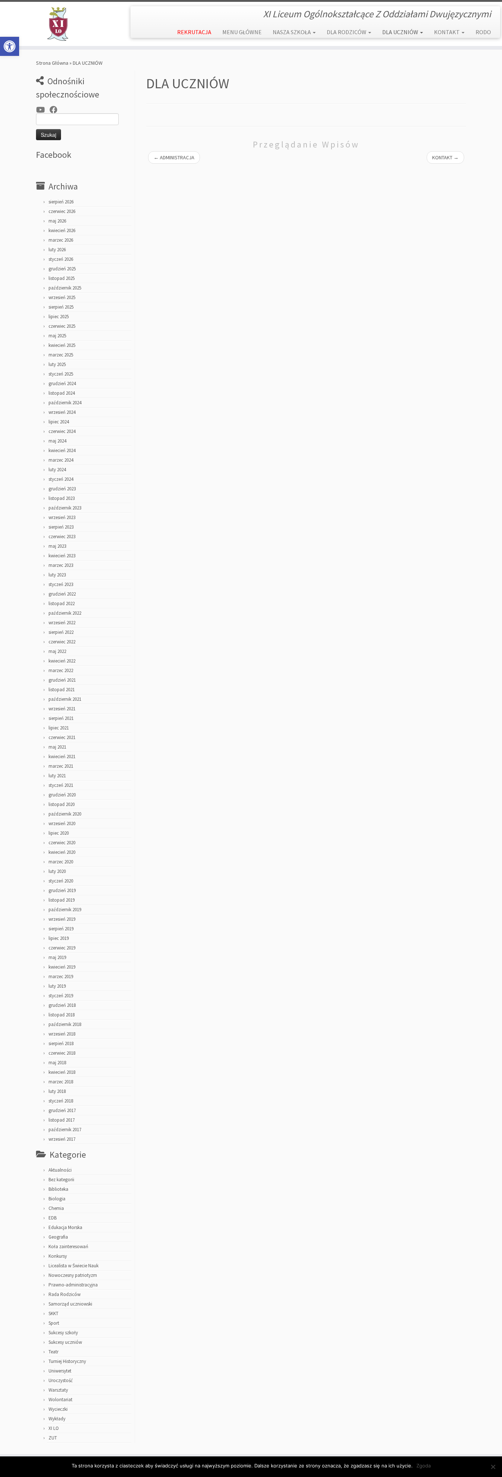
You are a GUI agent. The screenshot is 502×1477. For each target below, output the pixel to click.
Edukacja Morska (65, 1227)
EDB (53, 1218)
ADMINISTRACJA (174, 157)
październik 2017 (65, 1129)
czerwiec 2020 (62, 842)
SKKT (53, 1313)
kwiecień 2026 (62, 230)
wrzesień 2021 (62, 709)
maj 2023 (57, 546)
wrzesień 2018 (62, 1034)
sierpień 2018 (61, 1043)
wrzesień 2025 (62, 297)
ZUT (53, 1438)
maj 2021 (57, 747)
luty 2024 (57, 469)
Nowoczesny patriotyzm (73, 1275)
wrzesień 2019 (62, 919)
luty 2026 (57, 249)
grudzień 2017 (62, 1110)
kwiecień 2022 (62, 661)
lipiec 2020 (59, 833)
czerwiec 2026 (62, 211)
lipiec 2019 (59, 938)
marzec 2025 (61, 355)
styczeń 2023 (61, 584)
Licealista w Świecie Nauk (73, 1266)
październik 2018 (65, 1024)
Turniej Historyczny (67, 1361)
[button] (9, 46)
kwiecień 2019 (62, 967)
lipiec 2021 (59, 728)
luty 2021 (57, 776)
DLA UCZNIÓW (400, 32)
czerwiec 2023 (62, 536)
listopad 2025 (62, 278)
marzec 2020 (61, 862)
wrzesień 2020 (62, 823)
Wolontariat (60, 1399)
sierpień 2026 (61, 202)
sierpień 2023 (61, 527)
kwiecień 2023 (62, 556)
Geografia (58, 1237)
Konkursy (58, 1256)
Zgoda (423, 1466)
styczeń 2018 (61, 1101)
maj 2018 (57, 1062)
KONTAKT (447, 32)
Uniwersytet (60, 1371)
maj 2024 (57, 441)
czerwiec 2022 (62, 642)
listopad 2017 (62, 1120)
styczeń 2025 (61, 374)
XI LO (54, 1428)
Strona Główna (52, 63)
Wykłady (57, 1419)
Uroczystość (61, 1380)
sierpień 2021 (61, 718)
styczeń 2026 (61, 259)
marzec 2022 (61, 670)
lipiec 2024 (59, 422)
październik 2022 (65, 613)
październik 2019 (65, 909)
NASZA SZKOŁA (292, 32)
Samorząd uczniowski (70, 1304)
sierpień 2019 (61, 929)
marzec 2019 (61, 976)
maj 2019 (57, 957)
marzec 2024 (61, 460)
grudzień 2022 (62, 594)
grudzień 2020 (62, 795)
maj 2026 (57, 221)
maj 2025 (57, 336)
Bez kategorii (61, 1179)
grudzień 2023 (62, 489)
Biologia (57, 1199)
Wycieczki (58, 1409)
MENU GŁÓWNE (242, 32)
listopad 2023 (62, 498)
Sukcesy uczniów (65, 1342)
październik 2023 (65, 508)
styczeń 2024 (61, 479)
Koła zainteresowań (68, 1246)
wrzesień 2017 (62, 1139)
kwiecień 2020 (62, 852)
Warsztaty (58, 1390)
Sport (54, 1323)
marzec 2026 (61, 240)
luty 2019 (57, 986)
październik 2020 (65, 814)
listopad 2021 (62, 689)
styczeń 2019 (61, 996)
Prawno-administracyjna (73, 1285)
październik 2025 (65, 288)
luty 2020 (57, 871)
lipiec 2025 (59, 316)
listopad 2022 (62, 603)
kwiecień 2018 (62, 1072)
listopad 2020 (62, 804)
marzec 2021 (61, 766)
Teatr (53, 1352)
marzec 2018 (61, 1082)
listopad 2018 (62, 1015)
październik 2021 (65, 699)
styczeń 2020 (61, 881)
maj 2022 (57, 651)
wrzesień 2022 (62, 622)
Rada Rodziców (64, 1294)
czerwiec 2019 (62, 948)
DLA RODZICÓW (347, 32)
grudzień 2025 (62, 269)
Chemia (56, 1208)
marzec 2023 (61, 565)
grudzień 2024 (62, 383)
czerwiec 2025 (62, 326)
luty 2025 (57, 364)
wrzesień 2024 (62, 412)
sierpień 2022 (61, 632)
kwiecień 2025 (62, 345)
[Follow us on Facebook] (56, 110)
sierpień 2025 (61, 307)
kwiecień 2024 (62, 450)
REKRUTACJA (194, 32)
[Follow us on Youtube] (43, 110)
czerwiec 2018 (62, 1053)
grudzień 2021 (62, 680)
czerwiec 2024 (62, 431)
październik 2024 (65, 403)
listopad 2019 (62, 900)
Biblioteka (58, 1189)
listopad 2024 (62, 393)
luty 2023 (57, 575)
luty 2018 (57, 1091)
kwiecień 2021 (62, 756)
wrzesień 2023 (62, 517)
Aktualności (60, 1170)
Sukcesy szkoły (63, 1332)
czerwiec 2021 (62, 737)
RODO (483, 32)
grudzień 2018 (62, 1005)
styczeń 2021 (61, 785)
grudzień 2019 (62, 890)
